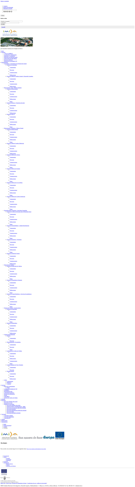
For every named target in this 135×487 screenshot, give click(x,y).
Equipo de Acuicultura (12, 65)
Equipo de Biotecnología (12, 129)
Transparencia (4, 421)
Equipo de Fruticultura (12, 309)
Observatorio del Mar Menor (10, 58)
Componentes (13, 67)
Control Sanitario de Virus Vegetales (15, 364)
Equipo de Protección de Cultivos (14, 266)
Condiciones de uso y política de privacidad (36, 483)
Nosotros (3, 52)
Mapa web (3, 483)
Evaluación (5, 461)
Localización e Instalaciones (10, 54)
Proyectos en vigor (8, 402)
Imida (4, 424)
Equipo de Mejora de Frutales (13, 168)
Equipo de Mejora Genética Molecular (15, 143)
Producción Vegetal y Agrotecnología (12, 308)
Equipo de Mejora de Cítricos (13, 154)
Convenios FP (7, 418)
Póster (11, 101)
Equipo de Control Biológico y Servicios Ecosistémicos (19, 294)
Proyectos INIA (10, 411)
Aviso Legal (8, 483)
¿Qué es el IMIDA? (8, 53)
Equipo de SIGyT (11, 114)
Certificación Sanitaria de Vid (10, 389)
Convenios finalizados (9, 416)
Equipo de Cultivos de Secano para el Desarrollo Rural (19, 211)
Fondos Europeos (7, 425)
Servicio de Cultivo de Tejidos (11, 397)
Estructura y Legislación (9, 56)
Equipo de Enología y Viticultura (14, 239)
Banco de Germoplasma (9, 386)
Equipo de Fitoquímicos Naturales (14, 280)
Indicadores (8, 460)
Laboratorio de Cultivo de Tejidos (14, 351)
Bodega (8, 335)
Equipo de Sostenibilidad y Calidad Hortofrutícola (18, 225)
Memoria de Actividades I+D (10, 61)
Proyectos (12, 70)
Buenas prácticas (9, 463)
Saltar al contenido (5, 1)
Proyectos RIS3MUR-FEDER (13, 413)
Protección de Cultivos (9, 265)
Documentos (8, 459)
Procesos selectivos (8, 59)
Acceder (2, 24)
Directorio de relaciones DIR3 (10, 57)
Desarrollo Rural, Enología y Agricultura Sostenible (15, 210)
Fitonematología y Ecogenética (14, 342)
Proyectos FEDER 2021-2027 (11, 401)
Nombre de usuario (5, 21)
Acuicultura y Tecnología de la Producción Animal (15, 63)
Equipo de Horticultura (12, 323)
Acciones (8, 458)
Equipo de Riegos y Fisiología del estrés (16, 103)
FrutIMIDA (6, 390)
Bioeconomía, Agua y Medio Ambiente (13, 87)
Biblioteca (9, 382)
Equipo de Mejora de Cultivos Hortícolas (16, 196)
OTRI (5, 380)
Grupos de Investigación (9, 334)
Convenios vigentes (8, 415)
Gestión (5, 426)
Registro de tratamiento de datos (19, 483)
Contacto (9, 383)
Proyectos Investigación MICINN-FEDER (16, 408)
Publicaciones (13, 75)
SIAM (5, 395)
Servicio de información (9, 394)
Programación (6, 455)
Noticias (7, 464)
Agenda (3, 419)
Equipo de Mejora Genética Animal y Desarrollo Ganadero (20, 76)
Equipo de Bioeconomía (12, 89)
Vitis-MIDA (6, 396)
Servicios (3, 385)
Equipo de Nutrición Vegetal (13, 253)
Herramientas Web (8, 391)
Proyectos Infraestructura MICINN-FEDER (16, 410)
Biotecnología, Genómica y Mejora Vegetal (13, 128)
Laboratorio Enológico (9, 392)
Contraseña (3, 22)
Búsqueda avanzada (7, 8)
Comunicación (6, 462)
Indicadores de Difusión (11, 466)
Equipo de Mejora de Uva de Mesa (14, 182)
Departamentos (4, 62)
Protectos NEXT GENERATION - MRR (16, 406)
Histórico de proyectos (9, 404)
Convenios (3, 414)
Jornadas (3, 399)
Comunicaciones (13, 72)
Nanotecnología (10, 371)
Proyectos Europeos (11, 409)
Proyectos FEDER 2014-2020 (13, 405)
